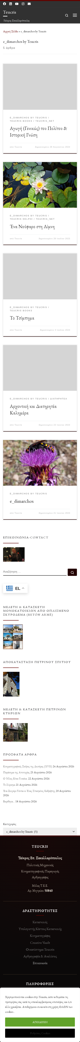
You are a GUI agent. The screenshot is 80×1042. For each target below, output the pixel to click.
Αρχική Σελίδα (10, 31)
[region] (40, 1015)
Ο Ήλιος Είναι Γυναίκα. (15, 778)
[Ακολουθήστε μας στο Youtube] (16, 4)
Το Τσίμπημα (22, 318)
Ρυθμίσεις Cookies (40, 1033)
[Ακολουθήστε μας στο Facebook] (4, 4)
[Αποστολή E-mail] (29, 4)
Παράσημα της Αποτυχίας (16, 772)
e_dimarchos (22, 501)
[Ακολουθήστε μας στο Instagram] (23, 4)
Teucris (18, 147)
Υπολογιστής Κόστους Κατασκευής (40, 928)
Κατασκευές (40, 922)
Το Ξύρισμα (9, 784)
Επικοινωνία (40, 963)
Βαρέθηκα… (9, 801)
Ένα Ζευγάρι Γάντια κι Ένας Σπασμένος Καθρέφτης (29, 791)
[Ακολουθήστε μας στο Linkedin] (10, 4)
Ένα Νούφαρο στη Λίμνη (32, 226)
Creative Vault (40, 942)
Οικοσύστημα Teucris (40, 949)
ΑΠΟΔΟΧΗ (40, 1022)
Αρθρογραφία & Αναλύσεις (40, 956)
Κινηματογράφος (40, 935)
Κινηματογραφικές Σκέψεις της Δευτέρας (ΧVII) (27, 766)
